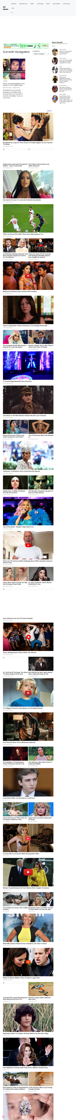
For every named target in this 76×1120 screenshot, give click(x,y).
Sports (48, 3)
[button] (12, 12)
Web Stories (66, 3)
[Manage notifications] (3, 1117)
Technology (40, 3)
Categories (36, 51)
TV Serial (5, 81)
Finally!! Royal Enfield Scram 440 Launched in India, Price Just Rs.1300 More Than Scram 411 (65, 70)
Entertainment (23, 3)
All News (5, 8)
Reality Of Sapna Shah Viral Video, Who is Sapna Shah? (65, 52)
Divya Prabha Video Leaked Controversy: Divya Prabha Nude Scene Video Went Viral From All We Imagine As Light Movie (65, 99)
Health (32, 3)
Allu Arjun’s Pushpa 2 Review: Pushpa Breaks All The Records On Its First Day (65, 89)
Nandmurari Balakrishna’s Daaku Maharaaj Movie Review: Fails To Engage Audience (65, 79)
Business (14, 3)
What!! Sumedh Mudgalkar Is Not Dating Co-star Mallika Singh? (14, 84)
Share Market (56, 3)
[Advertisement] (38, 27)
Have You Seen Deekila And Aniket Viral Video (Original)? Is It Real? (65, 61)
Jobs (13, 8)
